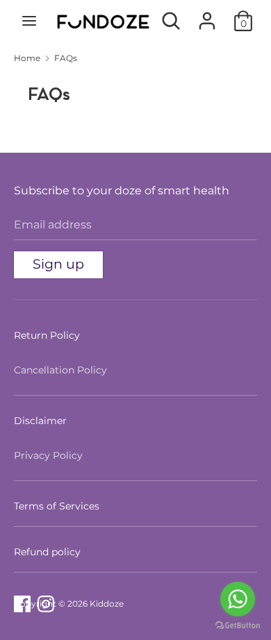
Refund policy (47, 552)
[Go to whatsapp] (237, 599)
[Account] (207, 15)
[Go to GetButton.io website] (237, 625)
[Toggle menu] (29, 20)
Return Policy (47, 335)
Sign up (58, 264)
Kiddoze (107, 603)
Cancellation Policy (60, 370)
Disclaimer (40, 420)
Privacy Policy (48, 455)
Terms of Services (56, 506)
